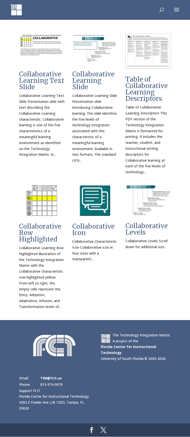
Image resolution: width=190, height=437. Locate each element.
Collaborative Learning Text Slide (41, 80)
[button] (177, 13)
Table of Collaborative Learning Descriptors (146, 89)
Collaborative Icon (93, 229)
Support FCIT (29, 390)
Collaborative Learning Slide (93, 80)
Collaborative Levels (146, 229)
